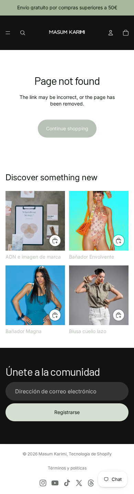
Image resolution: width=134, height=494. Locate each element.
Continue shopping (67, 128)
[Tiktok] (67, 483)
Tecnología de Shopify (90, 453)
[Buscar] (22, 32)
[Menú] (8, 33)
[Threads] (91, 483)
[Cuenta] (110, 32)
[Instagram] (43, 483)
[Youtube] (55, 483)
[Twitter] (79, 483)
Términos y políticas (67, 468)
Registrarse (67, 412)
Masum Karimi (52, 453)
